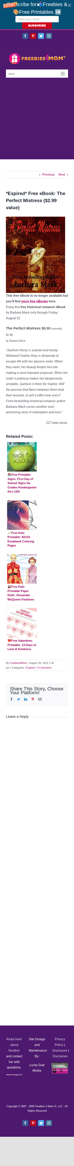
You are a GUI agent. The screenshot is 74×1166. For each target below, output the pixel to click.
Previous (48, 174)
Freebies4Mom (18, 662)
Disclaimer (60, 1056)
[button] (37, 14)
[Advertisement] (37, 116)
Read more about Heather (14, 1044)
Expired (30, 667)
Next (61, 174)
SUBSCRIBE (37, 25)
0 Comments (44, 667)
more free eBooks (34, 301)
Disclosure (59, 1050)
